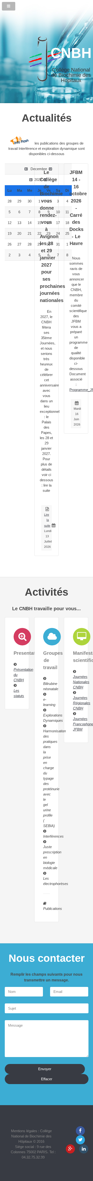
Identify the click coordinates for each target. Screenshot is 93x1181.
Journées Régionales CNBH (81, 703)
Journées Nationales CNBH (81, 682)
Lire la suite (47, 520)
